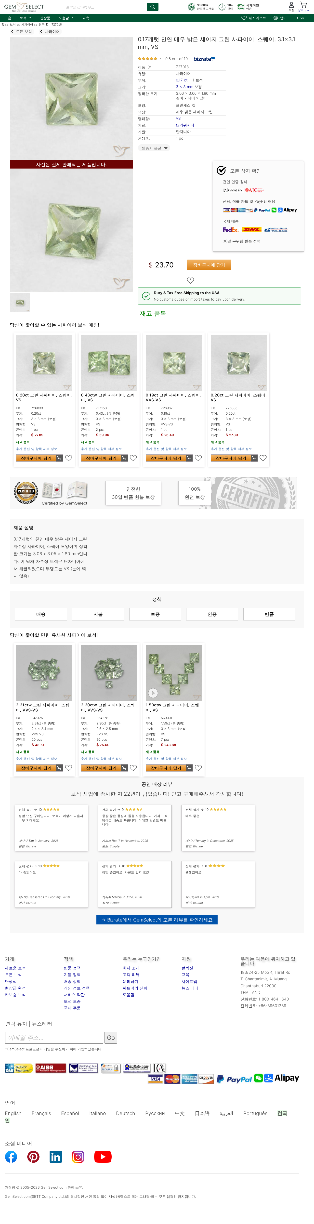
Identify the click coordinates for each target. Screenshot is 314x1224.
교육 (85, 18)
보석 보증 (72, 1001)
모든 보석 (13, 974)
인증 (212, 614)
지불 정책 (72, 974)
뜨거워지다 (185, 125)
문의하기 (130, 981)
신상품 (45, 18)
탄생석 (11, 981)
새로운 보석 (15, 967)
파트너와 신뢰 (135, 988)
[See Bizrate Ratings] (205, 59)
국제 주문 (72, 1007)
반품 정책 (72, 967)
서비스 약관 (74, 994)
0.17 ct (182, 80)
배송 (41, 614)
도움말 (66, 17)
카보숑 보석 (15, 994)
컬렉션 (187, 967)
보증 (155, 614)
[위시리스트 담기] (190, 280)
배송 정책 (72, 981)
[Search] (152, 7)
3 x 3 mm (184, 86)
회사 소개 (131, 967)
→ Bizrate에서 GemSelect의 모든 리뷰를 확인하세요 (157, 920)
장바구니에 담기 (209, 264)
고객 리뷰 (131, 974)
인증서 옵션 (151, 148)
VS (178, 118)
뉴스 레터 (190, 988)
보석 (26, 17)
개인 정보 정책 (77, 988)
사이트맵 (189, 981)
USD (300, 18)
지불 (98, 614)
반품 (269, 614)
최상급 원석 (15, 988)
